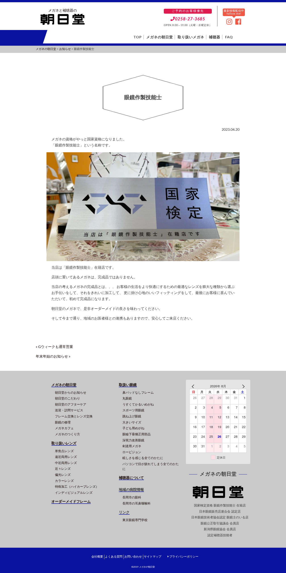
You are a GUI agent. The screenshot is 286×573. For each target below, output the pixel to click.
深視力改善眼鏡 (133, 440)
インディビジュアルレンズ (74, 492)
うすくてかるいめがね (138, 404)
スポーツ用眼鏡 (133, 410)
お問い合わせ (133, 556)
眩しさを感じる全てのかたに (142, 458)
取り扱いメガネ (191, 37)
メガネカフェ (64, 428)
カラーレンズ (64, 481)
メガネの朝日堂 (159, 37)
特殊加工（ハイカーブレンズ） (77, 486)
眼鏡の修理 (63, 422)
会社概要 (97, 556)
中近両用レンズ (66, 463)
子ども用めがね (133, 428)
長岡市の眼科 (131, 497)
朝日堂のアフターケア (70, 404)
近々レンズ (63, 468)
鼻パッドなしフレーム (138, 392)
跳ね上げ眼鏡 (131, 416)
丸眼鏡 (127, 398)
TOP (138, 37)
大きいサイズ (131, 422)
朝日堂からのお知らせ (70, 392)
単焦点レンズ (64, 451)
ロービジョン (131, 452)
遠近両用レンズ (66, 457)
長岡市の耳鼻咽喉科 (136, 503)
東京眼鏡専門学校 (134, 520)
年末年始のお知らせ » (53, 356)
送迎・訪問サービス (69, 410)
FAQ (229, 37)
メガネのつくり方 (67, 434)
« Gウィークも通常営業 (54, 347)
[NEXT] (242, 386)
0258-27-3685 (190, 19)
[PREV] (193, 386)
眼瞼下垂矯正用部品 (136, 434)
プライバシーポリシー (183, 556)
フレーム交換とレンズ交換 (74, 416)
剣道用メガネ (131, 446)
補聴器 (214, 37)
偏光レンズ (63, 474)
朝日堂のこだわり (67, 398)
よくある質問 (113, 556)
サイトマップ (152, 556)
